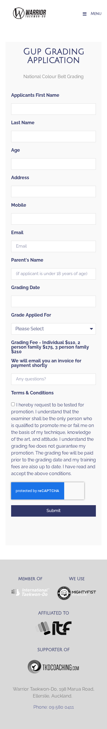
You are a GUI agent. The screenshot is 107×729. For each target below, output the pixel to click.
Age (15, 150)
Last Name (23, 122)
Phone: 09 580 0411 (53, 707)
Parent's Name (27, 260)
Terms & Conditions (32, 393)
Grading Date (25, 287)
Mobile (18, 205)
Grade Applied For (31, 315)
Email (17, 232)
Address (20, 177)
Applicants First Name (35, 95)
